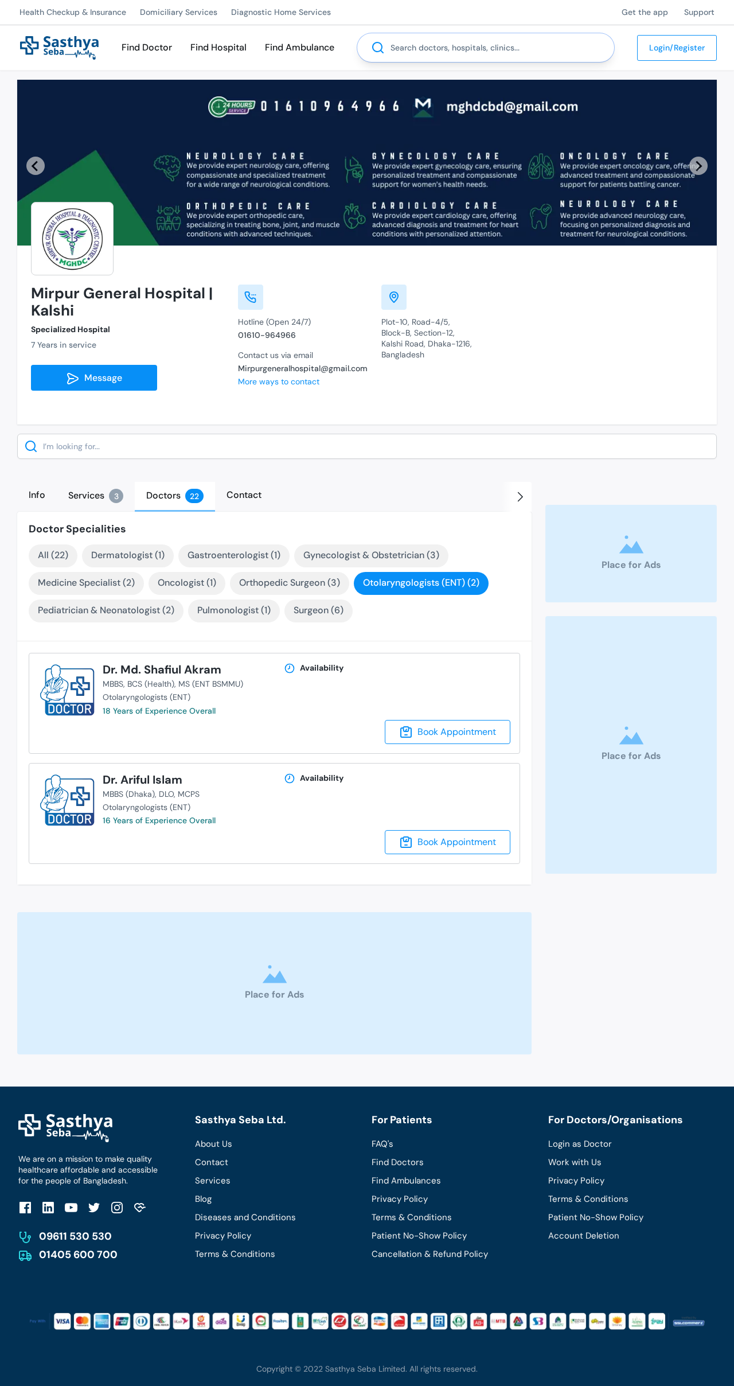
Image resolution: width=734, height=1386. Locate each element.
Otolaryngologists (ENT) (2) (421, 583)
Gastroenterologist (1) (234, 555)
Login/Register (677, 47)
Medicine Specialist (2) (86, 583)
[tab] (37, 495)
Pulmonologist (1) (234, 610)
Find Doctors (398, 1162)
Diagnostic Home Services (281, 12)
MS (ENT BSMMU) (210, 684)
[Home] (59, 47)
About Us (213, 1144)
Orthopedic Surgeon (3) (289, 583)
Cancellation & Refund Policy (430, 1254)
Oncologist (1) (187, 583)
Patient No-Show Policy (419, 1235)
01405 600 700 (78, 1255)
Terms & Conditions (235, 1254)
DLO (166, 794)
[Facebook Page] (25, 1207)
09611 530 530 (75, 1236)
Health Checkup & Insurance (72, 12)
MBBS (113, 684)
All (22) (53, 555)
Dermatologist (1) (128, 555)
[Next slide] (698, 166)
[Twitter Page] (94, 1207)
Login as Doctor (580, 1144)
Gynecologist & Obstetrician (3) (371, 555)
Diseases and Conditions (245, 1217)
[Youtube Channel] (71, 1207)
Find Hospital (218, 47)
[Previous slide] (35, 166)
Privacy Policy (223, 1235)
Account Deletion (583, 1235)
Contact (211, 1162)
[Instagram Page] (117, 1207)
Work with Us (575, 1162)
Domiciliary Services (178, 12)
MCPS (189, 794)
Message (101, 378)
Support (699, 12)
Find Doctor (147, 47)
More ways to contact (278, 381)
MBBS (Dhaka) (129, 794)
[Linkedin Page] (48, 1207)
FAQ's (382, 1144)
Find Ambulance (299, 47)
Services (213, 1180)
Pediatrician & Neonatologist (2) (106, 610)
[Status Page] (140, 1207)
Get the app (645, 12)
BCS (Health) (150, 684)
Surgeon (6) (318, 610)
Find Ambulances (406, 1180)
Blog (203, 1199)
